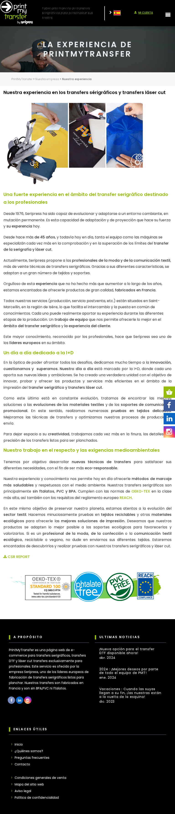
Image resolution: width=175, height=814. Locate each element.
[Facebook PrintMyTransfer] (11, 700)
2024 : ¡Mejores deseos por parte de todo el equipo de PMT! (129, 671)
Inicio (19, 744)
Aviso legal (23, 791)
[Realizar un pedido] (169, 392)
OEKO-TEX (140, 491)
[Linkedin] (169, 418)
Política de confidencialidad (37, 797)
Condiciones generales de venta (40, 777)
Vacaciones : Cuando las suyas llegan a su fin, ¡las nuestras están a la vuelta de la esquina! (130, 693)
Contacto (22, 764)
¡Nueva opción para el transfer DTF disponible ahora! (127, 651)
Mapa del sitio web (29, 784)
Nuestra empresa (47, 79)
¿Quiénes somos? (29, 751)
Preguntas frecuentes (32, 757)
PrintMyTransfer (21, 79)
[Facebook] (169, 405)
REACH (126, 497)
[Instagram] (169, 432)
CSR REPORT (18, 556)
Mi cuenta (145, 13)
